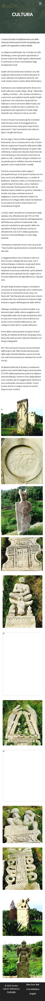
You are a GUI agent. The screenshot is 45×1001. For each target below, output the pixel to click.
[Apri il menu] (40, 3)
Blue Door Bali (32, 984)
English (33, 993)
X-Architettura (32, 989)
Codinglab (11, 992)
